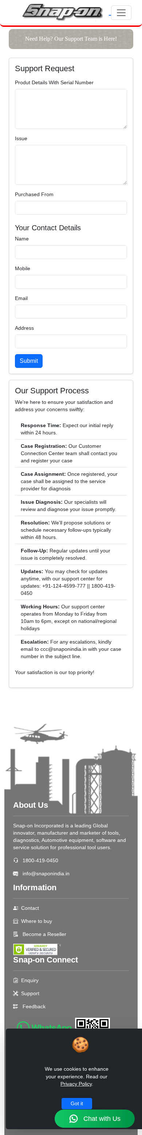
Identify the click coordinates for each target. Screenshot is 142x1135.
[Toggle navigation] (121, 12)
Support (30, 993)
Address (24, 328)
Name (22, 239)
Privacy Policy (76, 1084)
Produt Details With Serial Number (54, 82)
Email (21, 298)
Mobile (22, 268)
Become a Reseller (43, 934)
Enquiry (30, 980)
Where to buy (36, 921)
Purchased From (34, 194)
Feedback (34, 1006)
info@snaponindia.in (46, 873)
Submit (29, 361)
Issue (21, 138)
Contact (30, 908)
